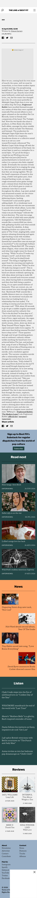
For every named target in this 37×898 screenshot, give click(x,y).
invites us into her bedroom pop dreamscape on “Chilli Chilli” (17, 752)
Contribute (6, 856)
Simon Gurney (16, 31)
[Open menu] (34, 10)
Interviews (7, 489)
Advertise (6, 851)
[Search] (2, 10)
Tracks (22, 854)
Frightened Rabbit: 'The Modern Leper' (17, 413)
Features (22, 851)
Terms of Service (8, 890)
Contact (5, 854)
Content (22, 845)
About (4, 845)
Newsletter (6, 848)
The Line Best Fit (18, 10)
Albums (7, 34)
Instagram (6, 864)
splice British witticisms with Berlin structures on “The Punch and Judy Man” (17, 741)
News (21, 848)
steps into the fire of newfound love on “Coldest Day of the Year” (17, 695)
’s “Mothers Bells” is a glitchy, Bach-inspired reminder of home (18, 717)
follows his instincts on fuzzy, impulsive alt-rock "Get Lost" (18, 728)
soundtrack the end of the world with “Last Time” (18, 707)
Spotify (5, 867)
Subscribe (18, 448)
